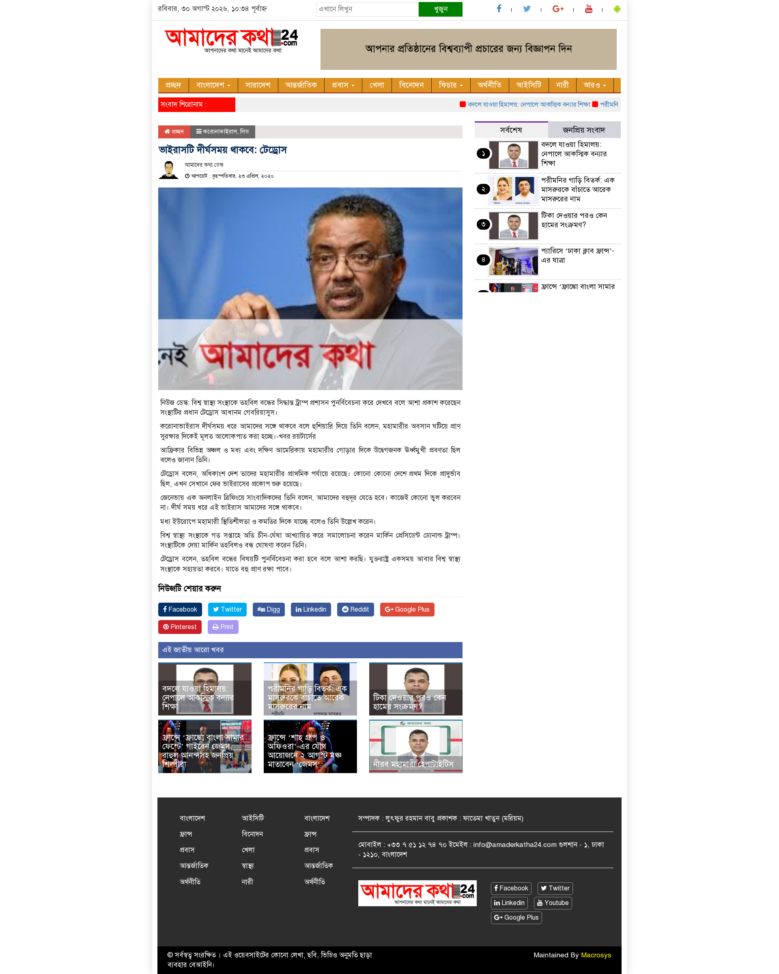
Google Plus (412, 610)
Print (226, 627)
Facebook (182, 610)
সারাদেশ (258, 85)
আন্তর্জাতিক (301, 85)
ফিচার (449, 85)
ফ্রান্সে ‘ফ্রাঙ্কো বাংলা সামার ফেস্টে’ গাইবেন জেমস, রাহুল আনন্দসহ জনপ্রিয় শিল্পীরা (203, 751)
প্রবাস (341, 85)
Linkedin (313, 610)
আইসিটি (528, 85)
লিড (244, 131)
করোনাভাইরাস (220, 131)
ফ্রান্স (186, 834)
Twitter (230, 610)
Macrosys (596, 955)
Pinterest (183, 627)
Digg (272, 610)
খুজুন (441, 9)
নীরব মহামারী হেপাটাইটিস (413, 764)
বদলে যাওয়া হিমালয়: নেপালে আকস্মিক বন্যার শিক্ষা (513, 105)
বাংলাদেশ (211, 85)
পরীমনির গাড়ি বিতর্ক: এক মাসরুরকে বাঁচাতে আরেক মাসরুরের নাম (307, 698)
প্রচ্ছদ (173, 85)
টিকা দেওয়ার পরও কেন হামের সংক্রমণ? (409, 702)
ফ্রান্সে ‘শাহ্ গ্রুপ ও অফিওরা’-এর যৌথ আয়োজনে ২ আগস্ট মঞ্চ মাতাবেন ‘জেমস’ (305, 751)
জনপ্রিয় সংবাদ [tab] (584, 130)
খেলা (377, 85)
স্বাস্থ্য (248, 866)
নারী (562, 85)
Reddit (359, 610)
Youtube (556, 903)
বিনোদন (411, 85)
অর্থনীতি (489, 85)
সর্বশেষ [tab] (511, 130)
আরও (593, 85)
